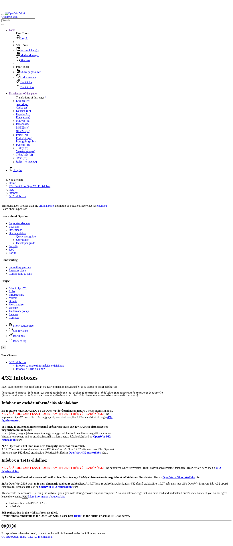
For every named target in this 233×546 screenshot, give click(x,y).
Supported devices (19, 223)
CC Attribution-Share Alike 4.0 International (26, 536)
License (13, 314)
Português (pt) (24, 138)
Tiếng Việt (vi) (24, 154)
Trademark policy (19, 311)
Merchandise (16, 304)
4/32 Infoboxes (17, 196)
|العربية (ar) (22, 104)
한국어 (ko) (23, 131)
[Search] (2, 24)
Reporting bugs (17, 270)
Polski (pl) (22, 134)
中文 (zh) (21, 158)
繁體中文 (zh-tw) (26, 161)
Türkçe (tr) (22, 148)
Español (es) (23, 114)
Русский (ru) (23, 144)
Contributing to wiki (20, 273)
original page (46, 205)
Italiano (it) (22, 123)
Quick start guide (26, 236)
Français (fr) (23, 117)
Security (13, 246)
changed (102, 205)
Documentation (17, 233)
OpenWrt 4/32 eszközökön (85, 452)
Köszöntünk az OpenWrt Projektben (29, 186)
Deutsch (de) (23, 110)
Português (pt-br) (25, 141)
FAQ (12, 249)
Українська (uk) (25, 151)
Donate (13, 301)
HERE (78, 515)
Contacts (14, 317)
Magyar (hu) (23, 120)
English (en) (23, 100)
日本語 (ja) (22, 127)
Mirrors (13, 297)
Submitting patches (20, 267)
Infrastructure (16, 294)
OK (25, 496)
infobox (13, 192)
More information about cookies (46, 496)
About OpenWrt (18, 288)
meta (11, 189)
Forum (12, 252)
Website (13, 307)
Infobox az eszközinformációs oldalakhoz (40, 365)
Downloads (15, 229)
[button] (12, 30)
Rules (12, 291)
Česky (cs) (22, 107)
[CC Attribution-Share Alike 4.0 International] (8, 527)
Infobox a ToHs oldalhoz (30, 368)
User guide (22, 239)
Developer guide (25, 243)
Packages (14, 226)
